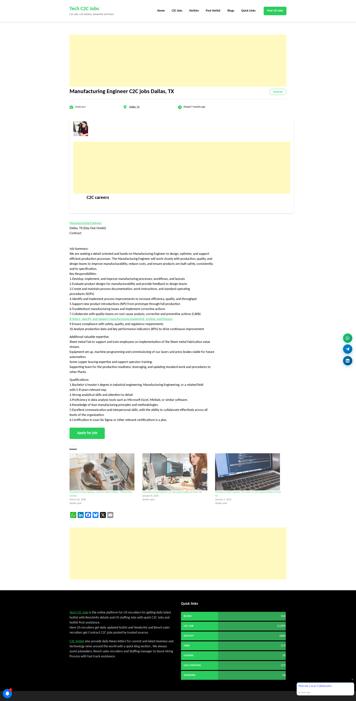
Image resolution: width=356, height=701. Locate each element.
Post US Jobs (275, 10)
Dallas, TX (134, 107)
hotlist (189, 636)
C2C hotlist (77, 641)
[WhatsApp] (347, 338)
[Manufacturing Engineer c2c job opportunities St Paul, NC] (177, 471)
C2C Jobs (177, 10)
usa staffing (192, 665)
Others (189, 655)
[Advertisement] (178, 61)
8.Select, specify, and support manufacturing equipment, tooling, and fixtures (121, 319)
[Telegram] (347, 350)
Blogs (231, 10)
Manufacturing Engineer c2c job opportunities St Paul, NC (172, 492)
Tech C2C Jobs (84, 9)
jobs (187, 646)
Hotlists (194, 10)
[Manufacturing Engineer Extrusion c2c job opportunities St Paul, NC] (249, 471)
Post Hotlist (213, 10)
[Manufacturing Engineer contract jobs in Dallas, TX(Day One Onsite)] (104, 471)
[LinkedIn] (347, 361)
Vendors (190, 675)
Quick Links (248, 10)
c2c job (189, 626)
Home (161, 10)
